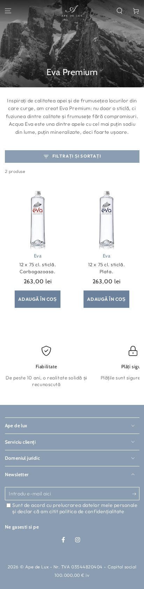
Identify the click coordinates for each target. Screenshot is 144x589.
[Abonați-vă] (135, 494)
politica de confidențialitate (91, 511)
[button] (119, 11)
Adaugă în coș (37, 299)
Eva (38, 256)
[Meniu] (8, 11)
